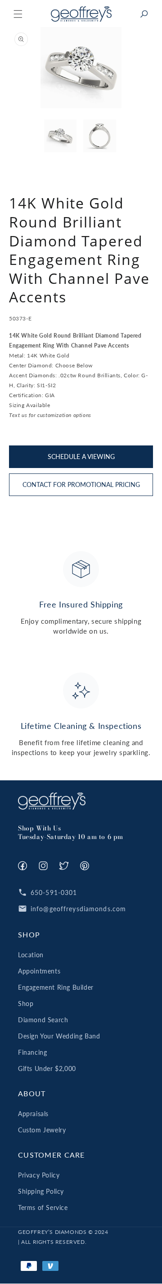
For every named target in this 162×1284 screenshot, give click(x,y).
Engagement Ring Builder (56, 987)
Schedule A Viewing (81, 456)
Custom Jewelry (42, 1130)
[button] (18, 14)
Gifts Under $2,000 (47, 1068)
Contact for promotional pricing (81, 484)
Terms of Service (43, 1207)
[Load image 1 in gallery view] (60, 136)
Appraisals (33, 1113)
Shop (25, 1003)
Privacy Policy (38, 1175)
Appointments (39, 971)
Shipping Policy (41, 1191)
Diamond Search (43, 1020)
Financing (32, 1052)
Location (31, 955)
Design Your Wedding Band (59, 1036)
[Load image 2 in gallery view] (99, 136)
